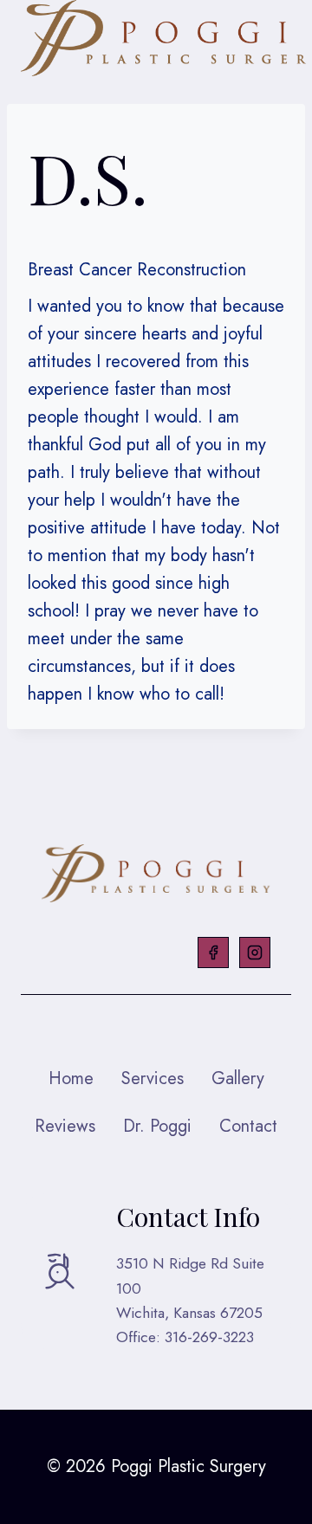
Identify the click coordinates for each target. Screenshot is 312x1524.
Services (152, 1078)
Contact (248, 1126)
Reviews (65, 1126)
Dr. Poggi (157, 1126)
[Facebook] (213, 952)
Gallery (237, 1078)
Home (71, 1078)
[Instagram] (254, 952)
